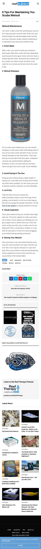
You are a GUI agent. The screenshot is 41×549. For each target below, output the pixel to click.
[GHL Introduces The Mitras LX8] (10, 494)
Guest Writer (6, 21)
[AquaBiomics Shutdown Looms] (10, 442)
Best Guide (25, 532)
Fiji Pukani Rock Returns (10, 431)
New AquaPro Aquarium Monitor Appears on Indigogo (20, 297)
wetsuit (11, 263)
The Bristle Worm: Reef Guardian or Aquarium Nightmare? (29, 454)
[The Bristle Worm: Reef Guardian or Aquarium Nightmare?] (30, 441)
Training (4, 263)
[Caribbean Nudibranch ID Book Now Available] (10, 468)
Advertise (16, 529)
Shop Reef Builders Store (20, 535)
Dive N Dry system (9, 206)
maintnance (18, 260)
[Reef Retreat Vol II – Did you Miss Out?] (30, 466)
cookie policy (6, 541)
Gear (11, 260)
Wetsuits (18, 263)
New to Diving (27, 260)
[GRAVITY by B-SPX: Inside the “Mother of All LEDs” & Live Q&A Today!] (30, 416)
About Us (31, 529)
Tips (23, 529)
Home (9, 529)
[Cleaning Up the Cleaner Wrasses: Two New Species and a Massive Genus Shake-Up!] (30, 494)
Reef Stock (15, 532)
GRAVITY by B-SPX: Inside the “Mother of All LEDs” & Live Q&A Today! (30, 429)
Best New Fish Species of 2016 (20, 288)
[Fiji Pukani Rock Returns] (10, 418)
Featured (5, 428)
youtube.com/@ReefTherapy (13, 395)
